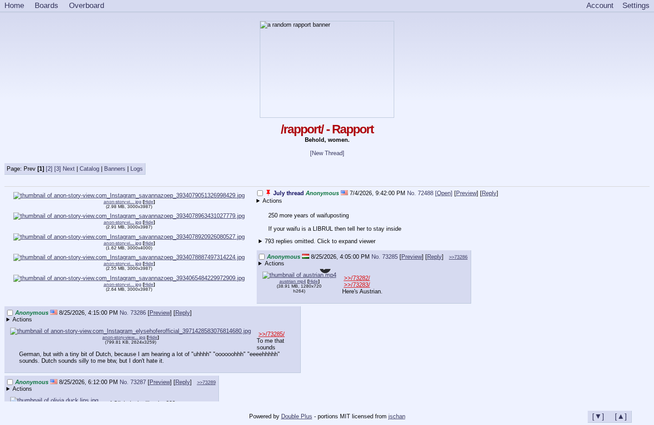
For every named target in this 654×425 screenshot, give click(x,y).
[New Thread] (327, 153)
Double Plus (296, 416)
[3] (57, 168)
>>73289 (206, 382)
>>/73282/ (357, 278)
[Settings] (636, 6)
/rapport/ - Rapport (327, 129)
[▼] (598, 416)
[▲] (621, 416)
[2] (49, 168)
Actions (272, 200)
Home (14, 5)
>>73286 (458, 257)
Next (69, 168)
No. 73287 (134, 382)
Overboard (86, 5)
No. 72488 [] (429, 193)
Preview (466, 193)
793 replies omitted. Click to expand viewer (320, 241)
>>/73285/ (271, 334)
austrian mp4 (292, 281)
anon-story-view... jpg (123, 337)
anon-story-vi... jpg (122, 222)
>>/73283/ (357, 284)
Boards (46, 5)
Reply (489, 193)
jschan (396, 416)
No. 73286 (134, 312)
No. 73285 (385, 256)
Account (600, 5)
